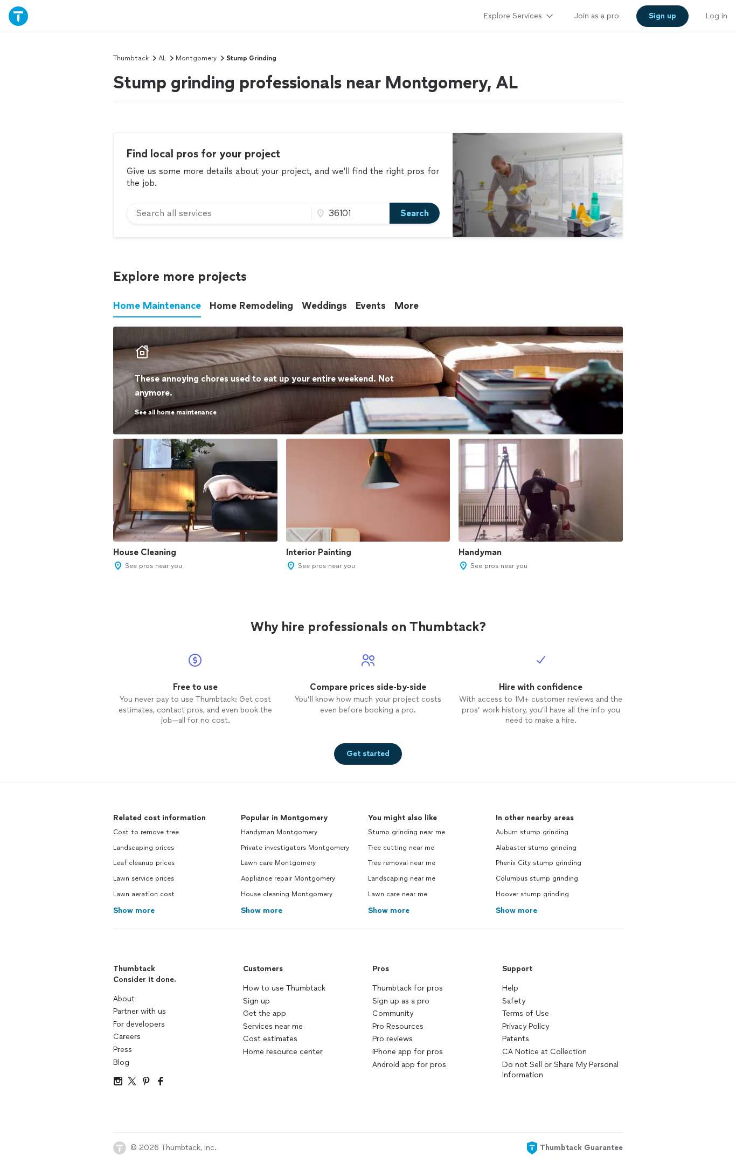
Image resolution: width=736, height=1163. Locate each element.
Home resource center (283, 1051)
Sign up (256, 1001)
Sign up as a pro (400, 1001)
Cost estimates (270, 1038)
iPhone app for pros (407, 1051)
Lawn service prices (143, 878)
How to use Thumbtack (284, 988)
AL (162, 58)
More (406, 305)
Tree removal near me (401, 863)
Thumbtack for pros (407, 988)
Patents (515, 1038)
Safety (513, 1001)
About (124, 998)
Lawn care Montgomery (278, 863)
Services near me (273, 1026)
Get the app (264, 1013)
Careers (127, 1036)
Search (414, 213)
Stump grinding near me (406, 832)
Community (392, 1013)
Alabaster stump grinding (536, 848)
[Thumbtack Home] (18, 16)
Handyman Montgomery (279, 832)
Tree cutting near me (401, 848)
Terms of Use (525, 1013)
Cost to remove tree (146, 832)
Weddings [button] (324, 305)
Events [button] (371, 305)
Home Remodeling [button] (251, 305)
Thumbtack (131, 58)
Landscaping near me (401, 878)
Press (122, 1049)
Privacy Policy (525, 1026)
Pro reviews (392, 1038)
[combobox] (219, 213)
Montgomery (196, 58)
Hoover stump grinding (532, 894)
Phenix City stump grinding (538, 863)
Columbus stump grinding (537, 878)
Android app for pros (409, 1064)
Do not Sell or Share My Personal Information (560, 1070)
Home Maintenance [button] (157, 305)
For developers (139, 1024)
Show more (134, 910)
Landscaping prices (143, 848)
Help (510, 988)
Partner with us (139, 1011)
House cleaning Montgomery (286, 894)
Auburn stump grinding (532, 832)
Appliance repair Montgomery (288, 878)
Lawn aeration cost (144, 894)
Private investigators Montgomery (295, 848)
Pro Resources (397, 1026)
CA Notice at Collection (544, 1051)
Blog (121, 1062)
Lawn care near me (397, 894)
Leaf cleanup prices (144, 863)
